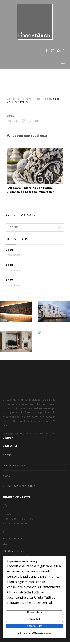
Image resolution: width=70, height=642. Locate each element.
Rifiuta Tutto (34, 619)
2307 (9, 280)
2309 (9, 249)
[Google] (52, 50)
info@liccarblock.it (13, 551)
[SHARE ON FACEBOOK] (16, 121)
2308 (9, 264)
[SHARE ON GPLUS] (23, 121)
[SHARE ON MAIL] (37, 121)
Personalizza (34, 612)
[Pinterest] (64, 50)
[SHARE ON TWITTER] (10, 121)
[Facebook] (47, 50)
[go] (59, 228)
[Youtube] (58, 50)
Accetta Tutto (34, 625)
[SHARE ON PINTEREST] (30, 121)
